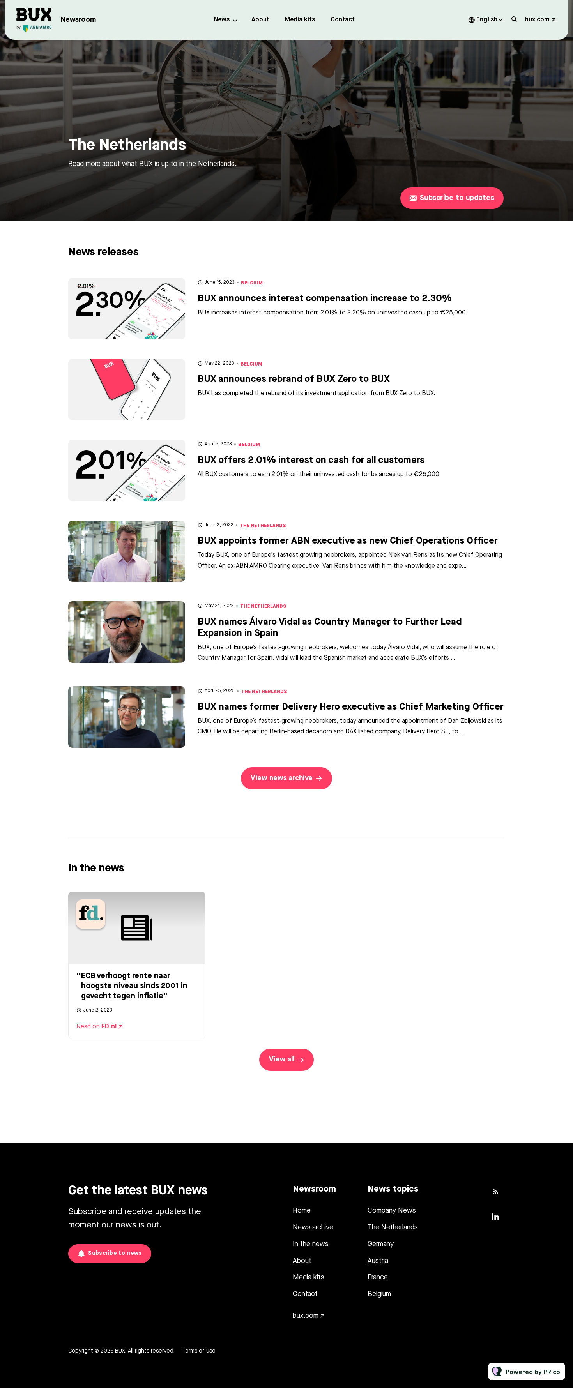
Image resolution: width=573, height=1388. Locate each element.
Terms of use (199, 1351)
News (222, 20)
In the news (311, 1244)
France (378, 1277)
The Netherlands (263, 526)
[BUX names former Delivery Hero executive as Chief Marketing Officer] (126, 717)
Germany (381, 1244)
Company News (392, 1210)
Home (302, 1210)
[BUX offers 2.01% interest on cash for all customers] (126, 470)
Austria (378, 1260)
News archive (313, 1227)
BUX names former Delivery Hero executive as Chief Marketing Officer (351, 707)
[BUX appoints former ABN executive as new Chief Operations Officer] (126, 551)
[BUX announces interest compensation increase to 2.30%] (126, 308)
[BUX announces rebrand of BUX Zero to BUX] (126, 389)
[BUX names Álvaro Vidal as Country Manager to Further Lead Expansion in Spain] (126, 632)
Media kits (300, 20)
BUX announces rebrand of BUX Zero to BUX (294, 379)
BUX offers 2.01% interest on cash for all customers (311, 460)
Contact (343, 20)
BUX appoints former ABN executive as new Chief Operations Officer (348, 541)
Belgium (252, 283)
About (260, 20)
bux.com (537, 20)
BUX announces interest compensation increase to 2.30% (325, 299)
